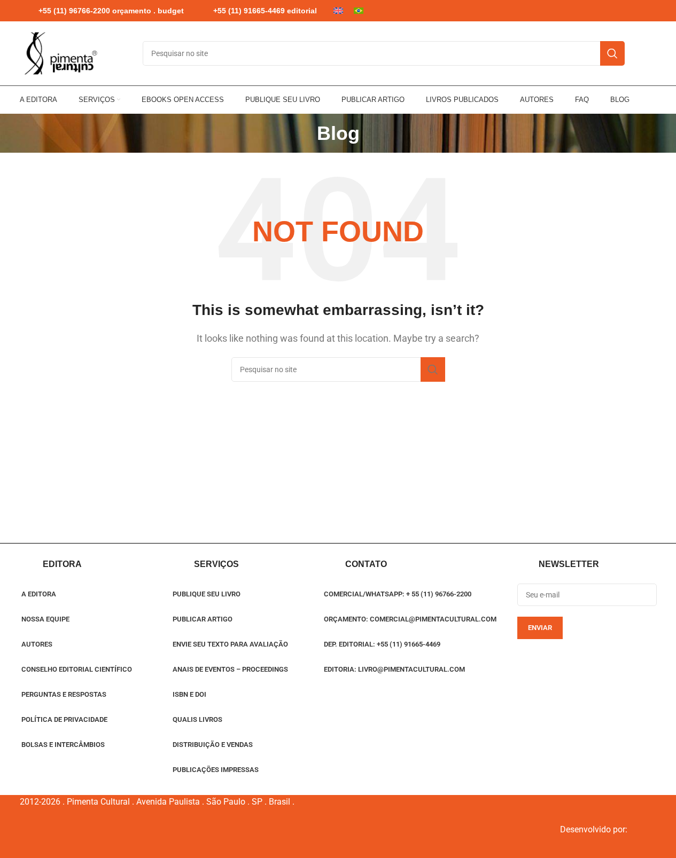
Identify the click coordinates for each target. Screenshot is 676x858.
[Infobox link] (102, 11)
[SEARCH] (612, 53)
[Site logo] (60, 53)
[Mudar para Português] (358, 10)
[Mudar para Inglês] (338, 10)
